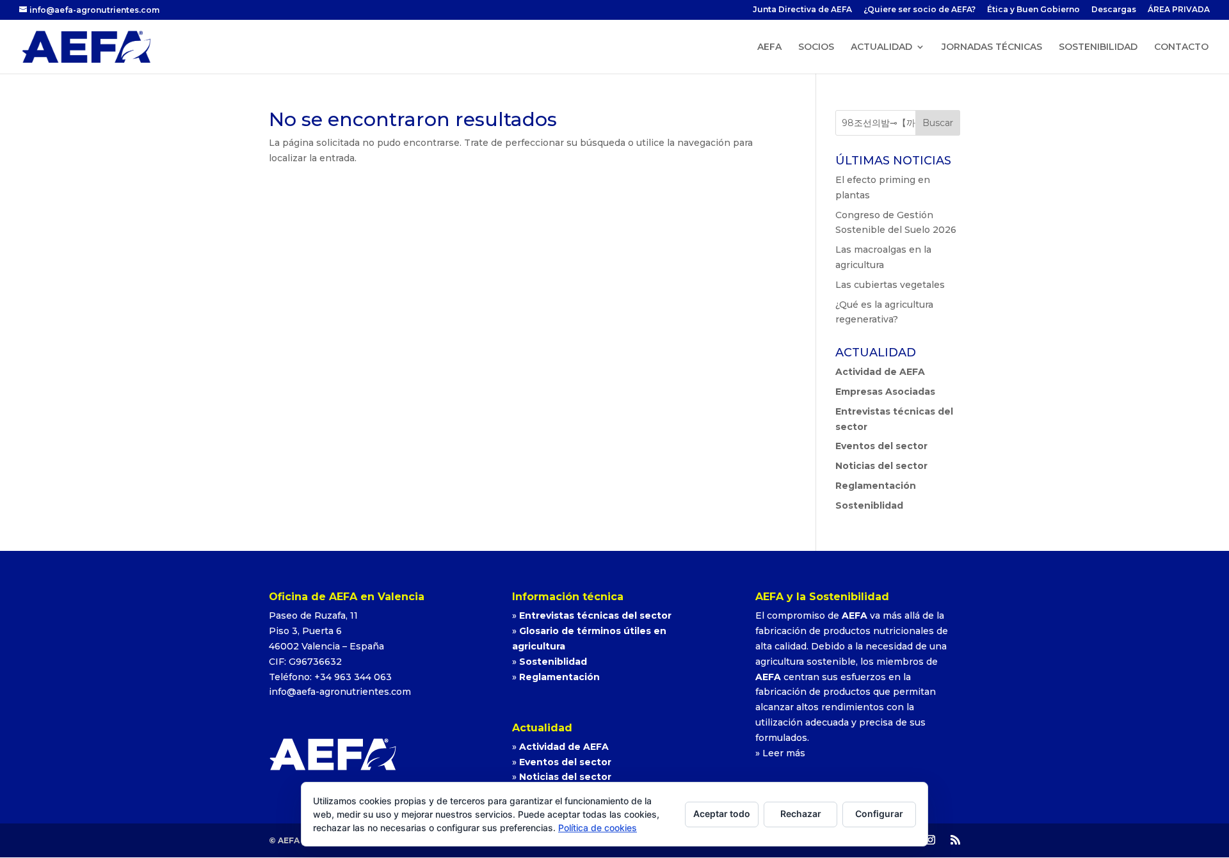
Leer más (783, 753)
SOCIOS (816, 47)
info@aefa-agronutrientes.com (340, 691)
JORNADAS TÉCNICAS (992, 47)
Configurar (879, 813)
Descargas (1113, 10)
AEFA (769, 47)
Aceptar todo (721, 813)
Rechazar (800, 813)
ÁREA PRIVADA (1179, 10)
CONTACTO (1181, 47)
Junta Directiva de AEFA (802, 10)
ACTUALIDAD (881, 47)
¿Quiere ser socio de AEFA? (920, 10)
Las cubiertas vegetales (890, 284)
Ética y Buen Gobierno (1033, 10)
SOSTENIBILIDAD (1098, 47)
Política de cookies (597, 827)
